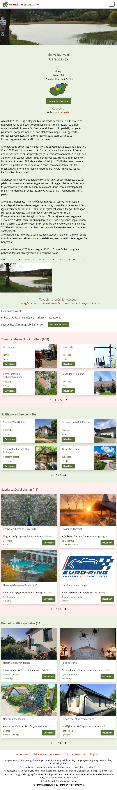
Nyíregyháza (67, 734)
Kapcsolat (95, 754)
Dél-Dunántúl (68, 541)
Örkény (65, 601)
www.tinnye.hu (61, 112)
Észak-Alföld (67, 731)
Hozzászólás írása (58, 324)
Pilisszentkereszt (11, 457)
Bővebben (10, 364)
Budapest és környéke (72, 597)
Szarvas (7, 544)
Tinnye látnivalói (50, 303)
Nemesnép (67, 678)
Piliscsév (66, 430)
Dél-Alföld (7, 541)
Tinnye (6, 355)
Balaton (7, 731)
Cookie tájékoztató (76, 754)
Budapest (66, 457)
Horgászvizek (28, 303)
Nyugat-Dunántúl (11, 674)
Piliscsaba (66, 355)
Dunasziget (8, 678)
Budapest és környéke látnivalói (83, 303)
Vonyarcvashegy (11, 734)
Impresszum (23, 754)
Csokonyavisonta (70, 544)
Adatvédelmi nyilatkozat (47, 754)
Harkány (7, 601)
